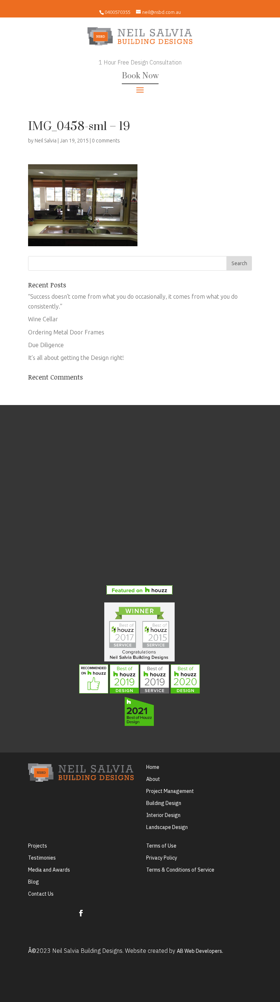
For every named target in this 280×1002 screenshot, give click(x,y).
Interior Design (163, 815)
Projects (37, 845)
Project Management (170, 791)
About (153, 779)
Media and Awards (49, 870)
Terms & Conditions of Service (180, 870)
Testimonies (42, 857)
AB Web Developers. (200, 951)
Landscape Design (167, 827)
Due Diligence (46, 345)
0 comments (106, 141)
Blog (33, 882)
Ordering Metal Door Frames (66, 332)
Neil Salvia (46, 141)
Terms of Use (161, 845)
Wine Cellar (43, 319)
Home (152, 767)
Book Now (140, 76)
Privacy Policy (161, 857)
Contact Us (41, 894)
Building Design (163, 803)
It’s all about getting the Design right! (76, 357)
